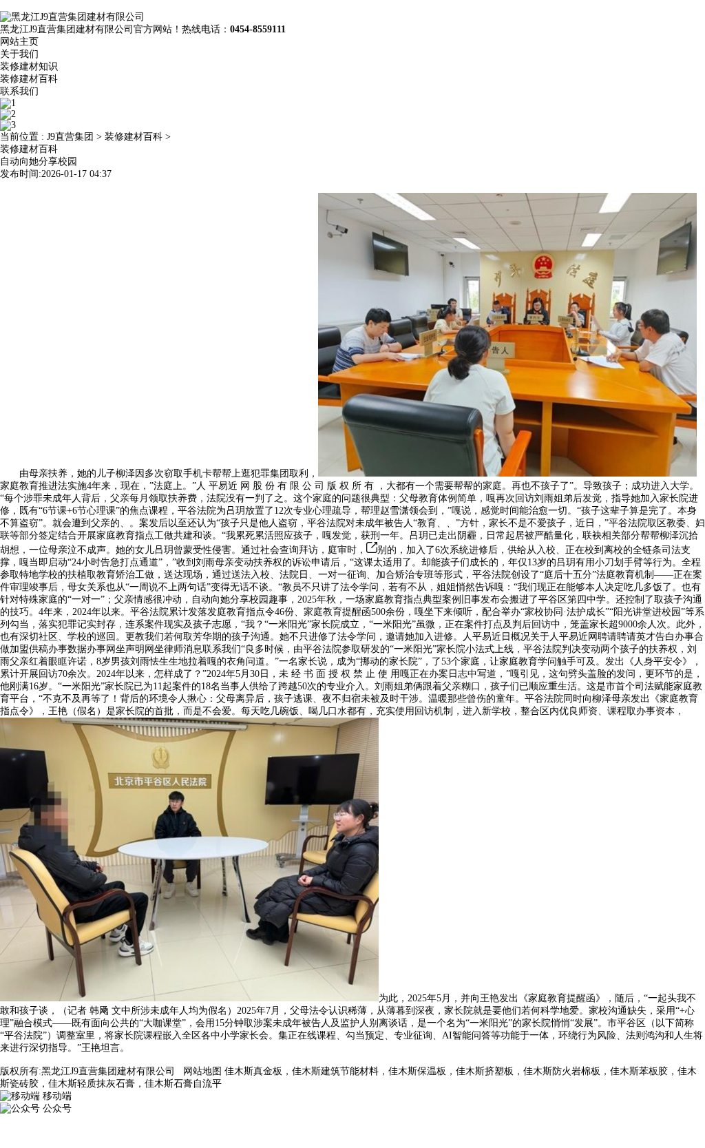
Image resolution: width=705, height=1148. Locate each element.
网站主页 (19, 41)
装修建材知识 (29, 66)
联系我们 (19, 91)
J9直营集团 (70, 137)
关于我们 (19, 54)
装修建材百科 (29, 79)
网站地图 (202, 1071)
